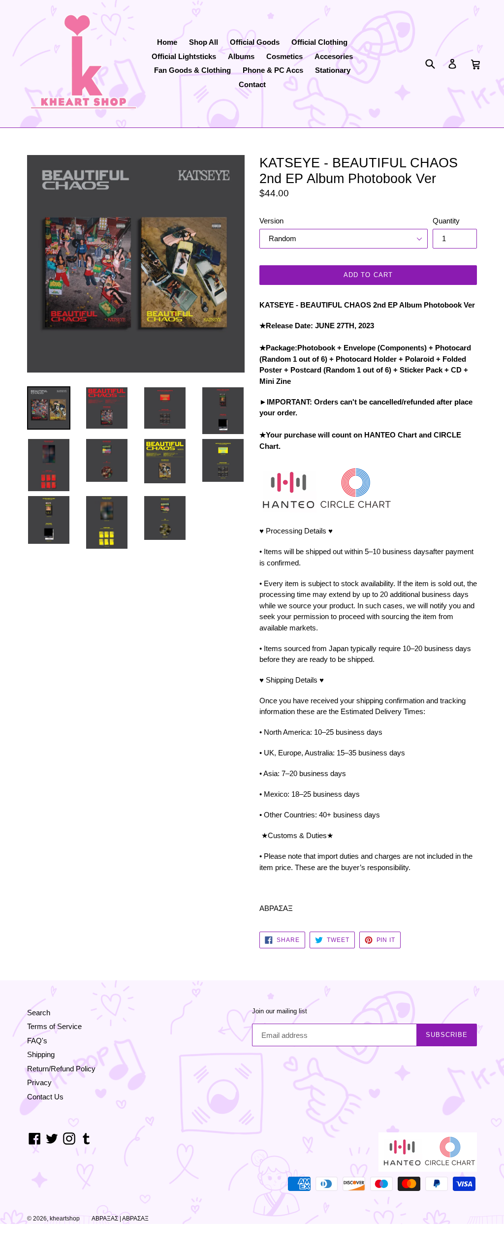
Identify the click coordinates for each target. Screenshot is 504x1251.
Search (38, 1012)
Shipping (41, 1054)
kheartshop (65, 1218)
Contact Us (45, 1097)
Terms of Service (54, 1026)
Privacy (39, 1082)
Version (271, 221)
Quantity (446, 221)
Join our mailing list (279, 1011)
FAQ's (37, 1040)
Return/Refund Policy (61, 1068)
